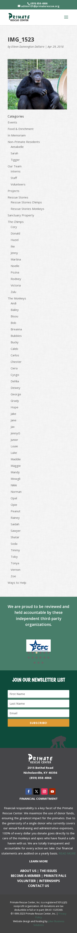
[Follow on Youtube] (52, 791)
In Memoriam (17, 135)
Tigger (15, 160)
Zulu (13, 292)
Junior (14, 440)
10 (40, 658)
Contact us (38, 886)
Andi (13, 303)
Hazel (15, 240)
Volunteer (26, 881)
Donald (15, 233)
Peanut (15, 511)
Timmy (15, 550)
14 (38, 663)
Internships (49, 881)
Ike (13, 246)
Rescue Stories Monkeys (27, 209)
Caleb (14, 349)
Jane (13, 420)
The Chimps (16, 222)
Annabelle (17, 147)
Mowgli (15, 479)
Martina (16, 259)
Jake (13, 414)
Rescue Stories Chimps (26, 202)
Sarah (14, 153)
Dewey (15, 388)
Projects (13, 191)
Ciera (14, 368)
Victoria (16, 285)
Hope (14, 407)
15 (42, 663)
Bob (13, 323)
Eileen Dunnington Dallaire (27, 46)
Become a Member (25, 876)
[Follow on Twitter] (36, 791)
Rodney (16, 279)
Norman (16, 492)
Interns (16, 171)
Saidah (15, 524)
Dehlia (15, 381)
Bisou (14, 316)
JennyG (15, 433)
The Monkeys (17, 298)
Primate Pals (55, 876)
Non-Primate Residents (24, 142)
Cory (14, 227)
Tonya (15, 563)
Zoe (13, 576)
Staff (14, 178)
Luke (14, 453)
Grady (15, 401)
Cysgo (15, 375)
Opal (14, 498)
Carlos (15, 355)
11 (44, 658)
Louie (14, 446)
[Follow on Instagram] (44, 791)
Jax (13, 427)
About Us (28, 871)
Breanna (16, 329)
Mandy (15, 472)
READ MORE (67, 853)
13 (35, 663)
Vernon (15, 570)
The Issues (48, 871)
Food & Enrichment (21, 129)
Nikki (14, 485)
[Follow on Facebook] (28, 791)
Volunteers (18, 184)
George (16, 394)
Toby (14, 557)
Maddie (16, 459)
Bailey (15, 310)
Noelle (15, 266)
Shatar (15, 537)
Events (12, 122)
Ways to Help (17, 583)
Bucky (15, 342)
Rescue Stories (18, 197)
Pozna (15, 272)
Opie (14, 505)
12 (48, 658)
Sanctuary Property (21, 215)
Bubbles (16, 336)
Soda (14, 544)
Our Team (15, 166)
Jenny (14, 253)
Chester (16, 362)
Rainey (15, 518)
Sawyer (16, 531)
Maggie (16, 466)
